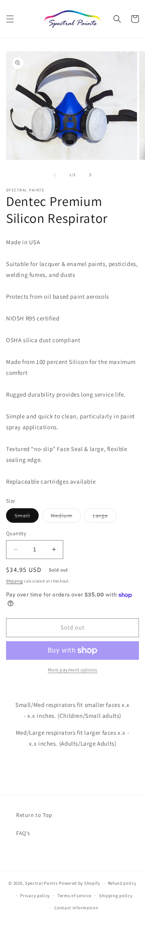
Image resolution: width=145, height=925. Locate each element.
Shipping (14, 581)
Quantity (16, 533)
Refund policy (122, 883)
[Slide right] (90, 175)
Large (104, 517)
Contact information (76, 907)
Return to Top (34, 815)
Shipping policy (116, 895)
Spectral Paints (41, 883)
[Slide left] (55, 175)
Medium (66, 517)
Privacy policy (35, 895)
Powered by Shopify (79, 883)
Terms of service (74, 895)
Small (26, 517)
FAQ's (23, 833)
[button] (10, 19)
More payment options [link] (72, 670)
